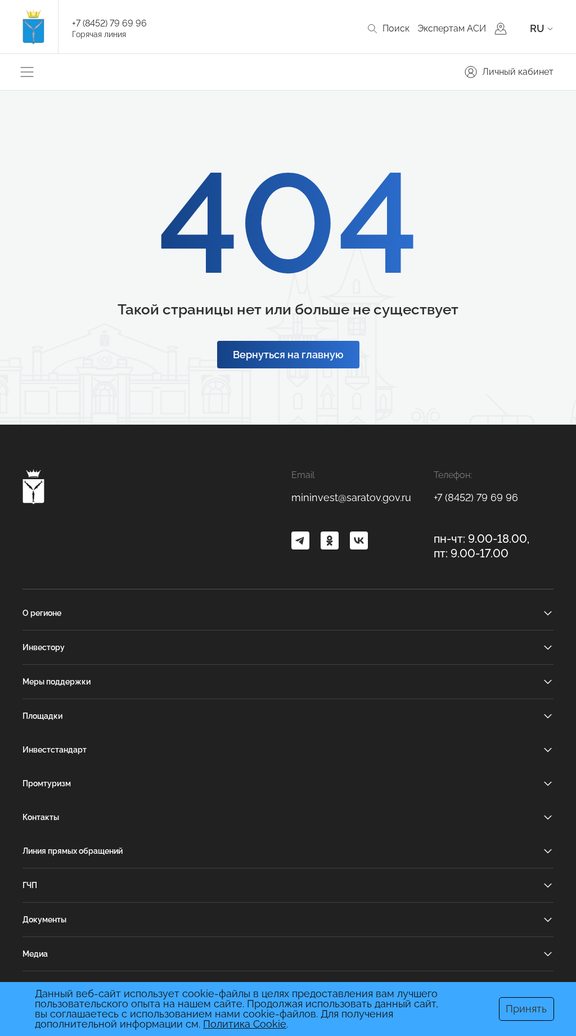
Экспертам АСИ (451, 28)
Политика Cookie (244, 1024)
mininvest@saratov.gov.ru (351, 497)
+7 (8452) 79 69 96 (109, 23)
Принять (526, 1009)
